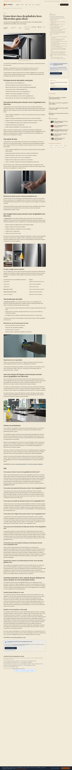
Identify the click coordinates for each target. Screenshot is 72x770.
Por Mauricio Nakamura (6, 28)
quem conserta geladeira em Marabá (24, 663)
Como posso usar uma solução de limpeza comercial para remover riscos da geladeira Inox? (58, 49)
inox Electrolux (32, 87)
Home (4, 8)
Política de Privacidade (21, 768)
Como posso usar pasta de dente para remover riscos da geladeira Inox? (57, 39)
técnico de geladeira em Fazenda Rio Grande (11, 662)
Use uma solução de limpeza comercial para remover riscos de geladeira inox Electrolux (57, 32)
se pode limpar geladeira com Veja (18, 637)
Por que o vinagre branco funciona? (57, 26)
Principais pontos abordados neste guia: (57, 16)
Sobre (33, 4)
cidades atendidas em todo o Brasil (18, 668)
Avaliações (65, 145)
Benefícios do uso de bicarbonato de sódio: (58, 29)
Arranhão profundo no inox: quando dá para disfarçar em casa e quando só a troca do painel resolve (58, 55)
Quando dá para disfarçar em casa (57, 57)
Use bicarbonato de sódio (55, 27)
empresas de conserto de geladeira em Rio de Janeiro (13, 665)
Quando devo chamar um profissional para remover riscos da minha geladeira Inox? (58, 52)
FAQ (6, 8)
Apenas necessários (55, 768)
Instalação (56, 145)
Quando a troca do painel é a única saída (58, 58)
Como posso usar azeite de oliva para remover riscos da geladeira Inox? (59, 42)
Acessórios (63, 147)
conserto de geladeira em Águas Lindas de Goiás (12, 660)
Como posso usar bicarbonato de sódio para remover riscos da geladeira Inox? (59, 46)
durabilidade (6, 484)
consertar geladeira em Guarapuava (26, 662)
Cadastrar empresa (64, 4)
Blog (30, 4)
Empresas (18, 4)
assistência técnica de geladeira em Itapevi (28, 660)
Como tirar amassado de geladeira (35, 464)
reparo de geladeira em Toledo (37, 663)
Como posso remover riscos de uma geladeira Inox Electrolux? (59, 37)
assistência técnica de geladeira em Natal (11, 666)
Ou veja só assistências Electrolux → (10, 650)
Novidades (59, 147)
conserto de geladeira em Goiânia (29, 665)
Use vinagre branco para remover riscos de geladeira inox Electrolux (57, 25)
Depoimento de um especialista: (56, 30)
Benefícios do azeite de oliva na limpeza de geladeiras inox (58, 22)
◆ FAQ (5, 13)
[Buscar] (58, 5)
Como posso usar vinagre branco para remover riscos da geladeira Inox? (59, 44)
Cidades (26, 4)
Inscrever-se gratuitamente (58, 89)
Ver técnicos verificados (10, 648)
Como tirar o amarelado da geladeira (18, 464)
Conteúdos (51, 147)
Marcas (22, 4)
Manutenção (51, 145)
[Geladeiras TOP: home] (8, 5)
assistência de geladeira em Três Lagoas (10, 663)
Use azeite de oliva (53, 20)
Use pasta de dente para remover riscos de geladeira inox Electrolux (57, 19)
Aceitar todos (65, 768)
